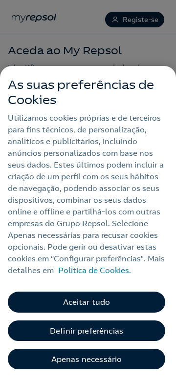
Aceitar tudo (86, 302)
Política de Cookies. (94, 270)
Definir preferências (86, 331)
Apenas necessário (86, 359)
